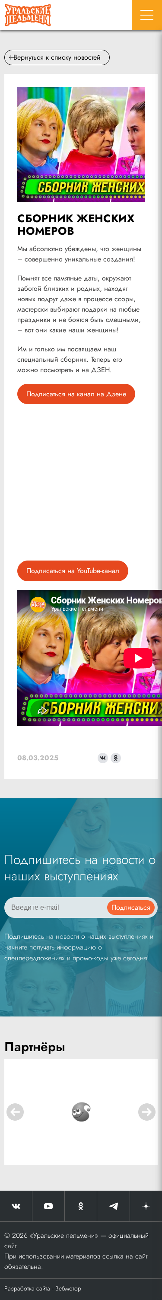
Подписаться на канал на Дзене (76, 394)
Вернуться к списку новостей (57, 57)
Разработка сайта (27, 1288)
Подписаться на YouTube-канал (72, 571)
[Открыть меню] (147, 15)
